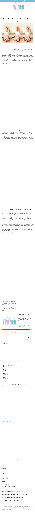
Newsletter (4, 468)
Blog (22, 332)
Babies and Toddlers (18, 332)
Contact (3, 465)
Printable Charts (4, 483)
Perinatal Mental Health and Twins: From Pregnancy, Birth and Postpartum (14, 494)
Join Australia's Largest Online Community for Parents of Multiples (17, 0)
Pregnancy (5, 369)
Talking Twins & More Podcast (7, 471)
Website (19, 325)
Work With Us (4, 473)
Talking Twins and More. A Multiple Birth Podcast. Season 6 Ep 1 (12, 497)
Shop (3, 470)
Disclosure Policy (5, 506)
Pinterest (19, 326)
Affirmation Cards (5, 478)
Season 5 (4, 378)
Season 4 (4, 377)
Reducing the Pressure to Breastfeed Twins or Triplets (11, 500)
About (3, 462)
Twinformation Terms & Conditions (22, 506)
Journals (3, 481)
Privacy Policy (30, 506)
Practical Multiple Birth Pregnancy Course (9, 484)
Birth (4, 366)
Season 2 (4, 374)
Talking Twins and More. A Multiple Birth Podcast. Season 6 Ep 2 (12, 491)
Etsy (23, 326)
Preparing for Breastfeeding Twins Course (9, 486)
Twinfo (14, 332)
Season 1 (4, 373)
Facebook (23, 325)
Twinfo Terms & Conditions (12, 506)
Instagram (27, 325)
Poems (4, 381)
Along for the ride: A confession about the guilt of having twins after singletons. (26, 337)
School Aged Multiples (7, 370)
